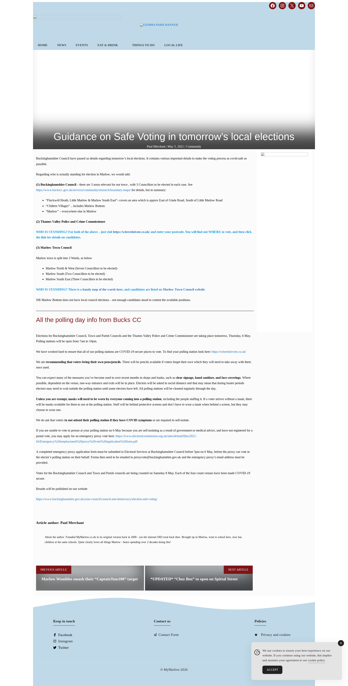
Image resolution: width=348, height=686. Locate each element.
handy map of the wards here (103, 289)
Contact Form (168, 635)
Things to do (143, 45)
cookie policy (316, 660)
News (61, 45)
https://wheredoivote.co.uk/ (131, 232)
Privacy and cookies (275, 635)
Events (82, 45)
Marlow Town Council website (183, 289)
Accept (272, 669)
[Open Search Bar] (308, 45)
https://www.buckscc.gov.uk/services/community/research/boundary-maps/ (83, 190)
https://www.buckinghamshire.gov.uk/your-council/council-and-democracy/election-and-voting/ (96, 499)
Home (43, 45)
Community (193, 146)
